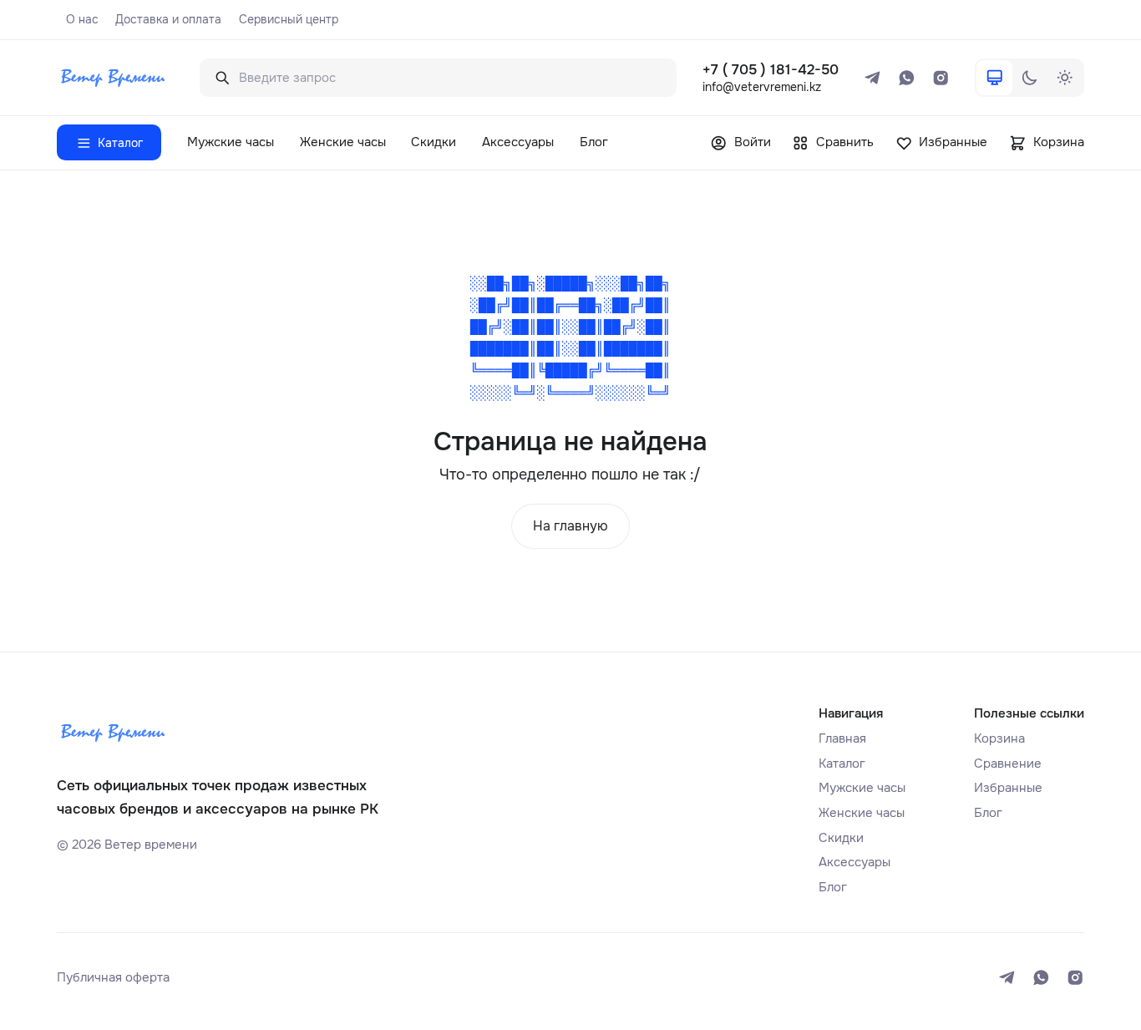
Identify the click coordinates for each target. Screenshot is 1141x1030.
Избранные (1008, 787)
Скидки (433, 142)
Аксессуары (518, 142)
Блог (594, 142)
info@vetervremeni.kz (761, 87)
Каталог (842, 763)
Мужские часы (230, 142)
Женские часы (343, 142)
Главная (842, 738)
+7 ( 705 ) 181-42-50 (770, 70)
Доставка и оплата (168, 19)
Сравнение (1008, 763)
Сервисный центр (288, 19)
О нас (82, 19)
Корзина (999, 738)
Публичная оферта (113, 977)
